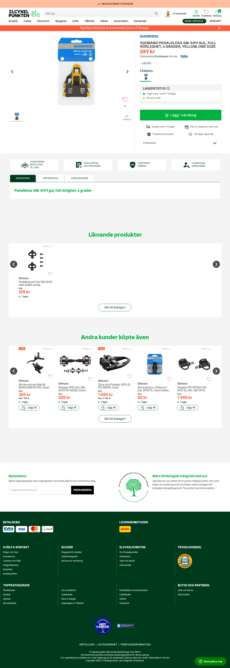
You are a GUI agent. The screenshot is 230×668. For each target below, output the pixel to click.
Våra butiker (125, 565)
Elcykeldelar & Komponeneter (133, 590)
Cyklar (27, 21)
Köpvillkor (8, 570)
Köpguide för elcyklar (71, 552)
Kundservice (9, 557)
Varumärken (121, 21)
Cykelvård (124, 603)
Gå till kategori (115, 307)
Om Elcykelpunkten (128, 552)
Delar (75, 21)
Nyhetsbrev (124, 557)
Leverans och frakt (12, 561)
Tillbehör (89, 21)
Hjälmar (7, 599)
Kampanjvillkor (10, 574)
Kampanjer (140, 21)
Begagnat (61, 21)
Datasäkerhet (107, 644)
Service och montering (72, 561)
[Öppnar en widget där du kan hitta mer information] (210, 661)
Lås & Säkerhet (68, 590)
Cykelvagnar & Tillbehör (72, 603)
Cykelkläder (66, 595)
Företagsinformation (136, 644)
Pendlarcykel (9, 590)
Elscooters (43, 21)
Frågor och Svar (10, 552)
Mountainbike (9, 603)
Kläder (104, 21)
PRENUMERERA (82, 490)
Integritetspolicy (11, 565)
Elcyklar (13, 21)
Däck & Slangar (68, 599)
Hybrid (122, 599)
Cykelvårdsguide (69, 557)
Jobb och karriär (127, 561)
